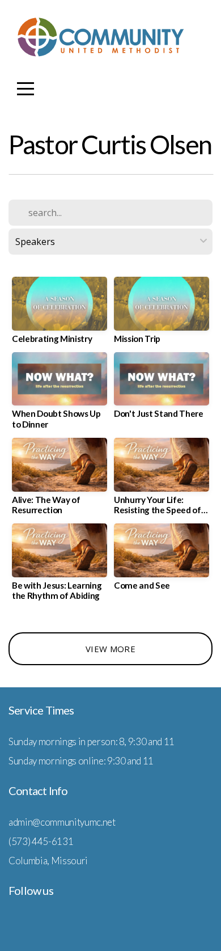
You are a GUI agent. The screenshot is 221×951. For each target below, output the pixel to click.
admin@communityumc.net (62, 822)
